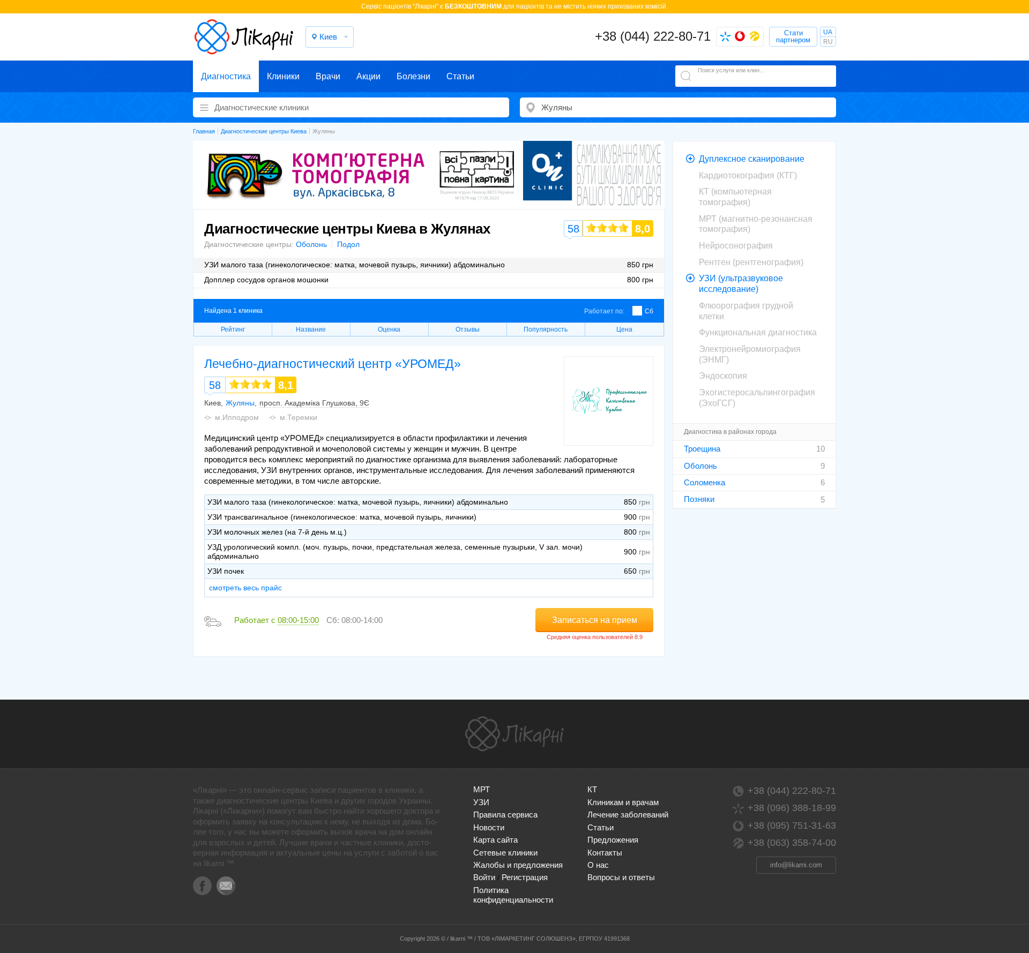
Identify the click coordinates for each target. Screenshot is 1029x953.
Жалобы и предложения (518, 864)
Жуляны (240, 403)
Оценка (389, 329)
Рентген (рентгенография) (751, 262)
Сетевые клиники (505, 852)
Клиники (283, 76)
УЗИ (481, 802)
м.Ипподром (237, 417)
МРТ (481, 789)
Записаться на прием (594, 620)
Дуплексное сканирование (751, 158)
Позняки (699, 499)
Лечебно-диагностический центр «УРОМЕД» (332, 364)
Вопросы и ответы (621, 877)
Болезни (413, 76)
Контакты (604, 852)
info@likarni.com (796, 865)
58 (215, 385)
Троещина (702, 448)
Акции (368, 76)
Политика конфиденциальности (513, 895)
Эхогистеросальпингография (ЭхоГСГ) (757, 398)
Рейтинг (233, 329)
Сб (649, 311)
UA (827, 32)
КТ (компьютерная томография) (735, 197)
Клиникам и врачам (623, 802)
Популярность (546, 329)
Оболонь (311, 244)
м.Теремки (298, 417)
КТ (592, 789)
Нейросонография (736, 245)
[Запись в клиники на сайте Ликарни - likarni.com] (244, 37)
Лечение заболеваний (627, 814)
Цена (624, 329)
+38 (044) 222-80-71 (653, 36)
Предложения (612, 839)
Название (311, 329)
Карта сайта (495, 839)
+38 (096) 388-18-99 (792, 807)
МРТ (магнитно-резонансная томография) (755, 224)
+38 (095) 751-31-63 (792, 825)
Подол (348, 244)
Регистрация (525, 877)
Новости (488, 827)
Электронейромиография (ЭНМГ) (750, 354)
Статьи (460, 76)
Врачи (328, 76)
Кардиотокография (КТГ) (748, 175)
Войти (484, 877)
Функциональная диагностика (758, 332)
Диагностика (226, 76)
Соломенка (704, 482)
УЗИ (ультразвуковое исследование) (741, 284)
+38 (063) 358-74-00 (792, 842)
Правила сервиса (505, 814)
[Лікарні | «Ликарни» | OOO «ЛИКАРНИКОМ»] (514, 734)
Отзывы (468, 329)
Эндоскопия (723, 375)
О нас (598, 864)
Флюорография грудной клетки (746, 311)
